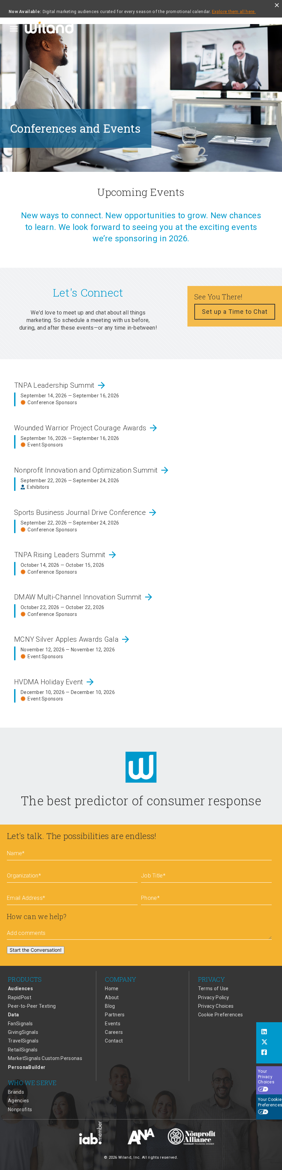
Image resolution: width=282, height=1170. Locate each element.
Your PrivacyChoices (266, 1076)
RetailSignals (22, 1049)
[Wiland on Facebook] (269, 1053)
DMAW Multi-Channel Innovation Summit (84, 597)
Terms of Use (213, 988)
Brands (16, 1092)
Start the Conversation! (36, 950)
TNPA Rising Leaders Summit (66, 555)
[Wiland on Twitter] (269, 1043)
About (112, 997)
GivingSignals (23, 1032)
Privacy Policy (213, 997)
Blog (110, 1006)
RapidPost (19, 997)
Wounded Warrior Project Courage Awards (86, 428)
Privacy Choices (216, 1006)
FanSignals (20, 1023)
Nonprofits (20, 1109)
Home (111, 988)
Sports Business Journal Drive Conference (86, 512)
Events (112, 1023)
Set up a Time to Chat (235, 311)
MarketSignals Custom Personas (45, 1058)
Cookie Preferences (220, 1014)
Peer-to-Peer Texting (32, 1006)
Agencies (18, 1100)
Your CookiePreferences (270, 1102)
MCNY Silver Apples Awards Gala (72, 639)
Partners (114, 1014)
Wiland (50, 29)
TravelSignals (23, 1041)
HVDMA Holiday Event (54, 682)
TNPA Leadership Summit (60, 385)
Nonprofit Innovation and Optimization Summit (92, 470)
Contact (114, 1041)
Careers (114, 1032)
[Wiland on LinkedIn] (269, 1032)
